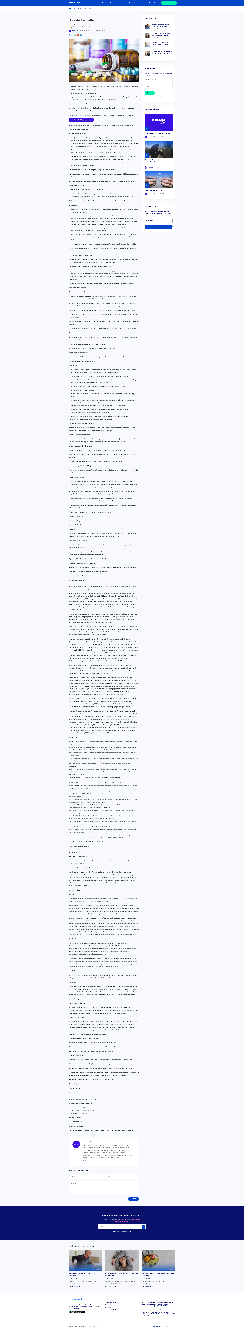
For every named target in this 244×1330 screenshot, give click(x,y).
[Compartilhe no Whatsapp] (75, 35)
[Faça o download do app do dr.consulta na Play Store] (73, 1312)
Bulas (79, 8)
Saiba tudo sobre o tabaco (154, 190)
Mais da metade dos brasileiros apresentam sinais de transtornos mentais (157, 162)
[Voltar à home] (77, 1299)
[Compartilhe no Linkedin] (81, 35)
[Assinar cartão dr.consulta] (81, 120)
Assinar (149, 93)
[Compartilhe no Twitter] (72, 35)
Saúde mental (139, 3)
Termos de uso (157, 1326)
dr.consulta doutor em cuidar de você (158, 133)
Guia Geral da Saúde (111, 1309)
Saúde (107, 1305)
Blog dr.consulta (73, 8)
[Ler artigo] (147, 26)
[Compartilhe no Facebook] (69, 35)
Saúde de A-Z (125, 3)
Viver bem (113, 3)
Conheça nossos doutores (90, 1161)
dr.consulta (75, 30)
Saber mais (151, 3)
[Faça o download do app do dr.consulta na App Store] (81, 1312)
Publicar (134, 1199)
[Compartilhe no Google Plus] (78, 35)
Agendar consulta (169, 3)
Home (104, 3)
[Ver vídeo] (159, 122)
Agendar (158, 227)
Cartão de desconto (110, 1302)
